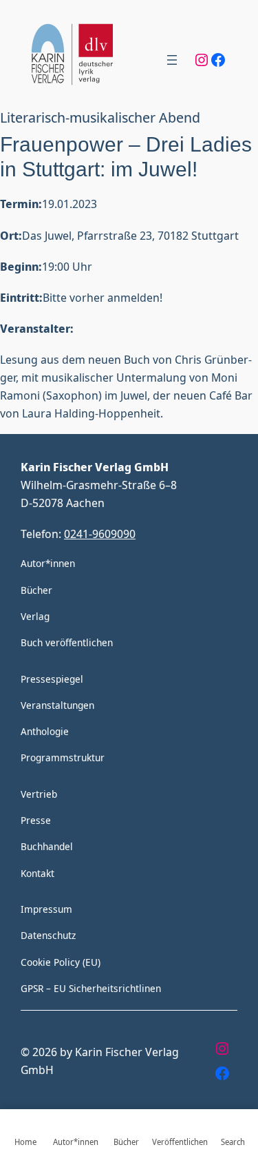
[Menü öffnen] (172, 60)
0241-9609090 (100, 533)
